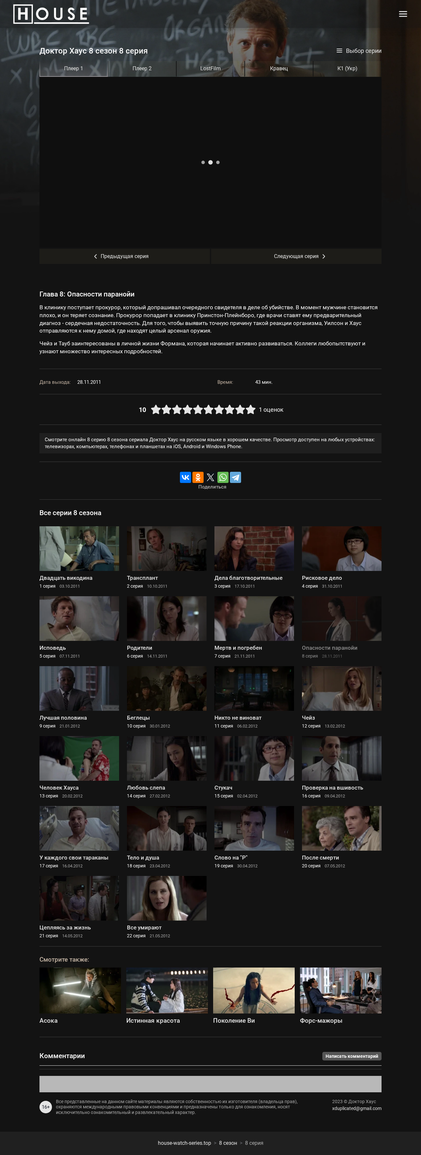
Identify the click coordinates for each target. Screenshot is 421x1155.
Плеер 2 (142, 68)
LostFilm (210, 68)
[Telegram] (235, 477)
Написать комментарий (352, 1056)
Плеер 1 (73, 68)
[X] (210, 477)
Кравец (279, 68)
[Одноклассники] (198, 477)
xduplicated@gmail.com (357, 1108)
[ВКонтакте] (185, 477)
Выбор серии (364, 51)
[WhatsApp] (223, 477)
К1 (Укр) (347, 68)
